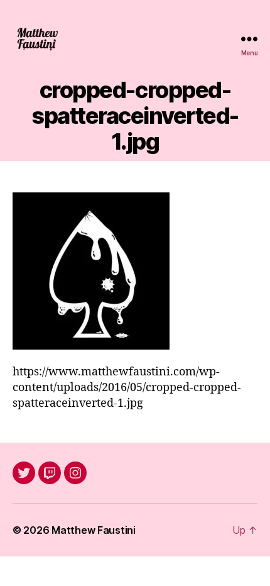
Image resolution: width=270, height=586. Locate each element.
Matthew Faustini (93, 530)
